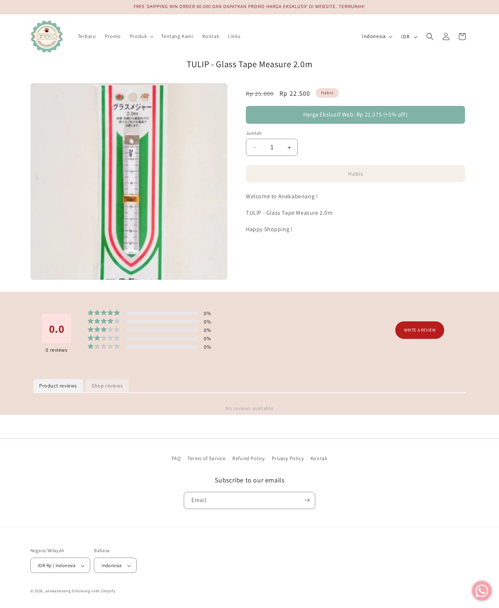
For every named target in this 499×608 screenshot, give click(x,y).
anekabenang (58, 591)
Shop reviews (107, 385)
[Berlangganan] (307, 500)
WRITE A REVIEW (419, 330)
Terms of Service (206, 458)
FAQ (176, 458)
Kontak (319, 458)
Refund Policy (248, 458)
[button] (141, 36)
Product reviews (58, 385)
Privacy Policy (288, 458)
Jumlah (254, 133)
